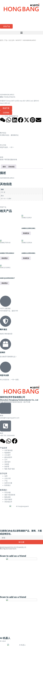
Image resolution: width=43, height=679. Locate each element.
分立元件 (11, 40)
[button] (21, 33)
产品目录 (3, 448)
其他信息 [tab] (11, 167)
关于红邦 (3, 473)
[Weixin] (3, 120)
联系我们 (3, 490)
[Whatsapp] (8, 120)
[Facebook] (20, 120)
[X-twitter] (26, 120)
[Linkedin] (14, 120)
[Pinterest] (32, 120)
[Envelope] (38, 120)
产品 (5, 40)
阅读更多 (26, 233)
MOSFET (19, 40)
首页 (1, 40)
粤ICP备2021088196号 (8, 549)
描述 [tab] (4, 167)
